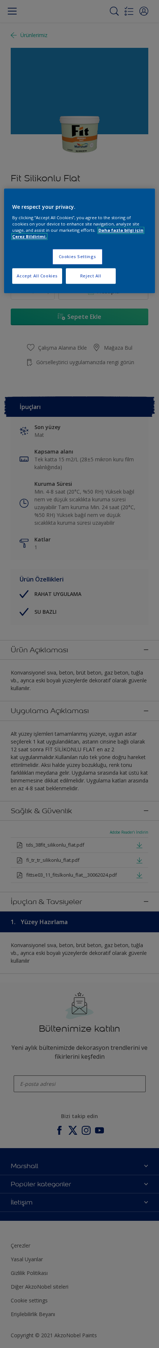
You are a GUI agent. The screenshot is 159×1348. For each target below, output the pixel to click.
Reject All (90, 276)
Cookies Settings (77, 256)
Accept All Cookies (37, 276)
